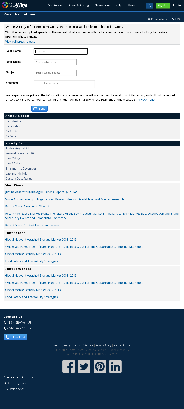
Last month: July (16, 173)
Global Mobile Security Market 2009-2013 (33, 254)
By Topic (11, 131)
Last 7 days (13, 158)
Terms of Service (83, 345)
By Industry (13, 121)
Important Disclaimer (104, 353)
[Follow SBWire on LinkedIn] (115, 373)
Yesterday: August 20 (20, 153)
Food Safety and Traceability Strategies (31, 261)
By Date (11, 136)
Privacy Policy (146, 100)
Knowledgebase (17, 383)
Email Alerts (159, 19)
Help (118, 5)
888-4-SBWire (16, 323)
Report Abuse (122, 345)
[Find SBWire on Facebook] (68, 373)
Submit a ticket (15, 389)
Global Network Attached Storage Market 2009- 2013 (41, 239)
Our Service (55, 5)
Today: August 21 (17, 148)
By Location (13, 126)
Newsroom (102, 5)
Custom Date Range (19, 178)
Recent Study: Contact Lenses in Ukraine (32, 225)
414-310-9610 (16, 328)
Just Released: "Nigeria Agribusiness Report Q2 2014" (41, 192)
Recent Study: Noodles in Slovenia (27, 206)
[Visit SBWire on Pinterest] (99, 373)
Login (177, 5)
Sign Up (163, 5)
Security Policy (62, 345)
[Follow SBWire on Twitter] (84, 373)
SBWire (14, 5)
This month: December (21, 168)
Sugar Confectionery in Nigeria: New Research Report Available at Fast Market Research (64, 199)
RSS (177, 19)
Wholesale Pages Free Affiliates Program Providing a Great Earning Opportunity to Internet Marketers (74, 247)
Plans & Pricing (79, 5)
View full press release (20, 42)
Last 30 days (14, 163)
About (131, 5)
